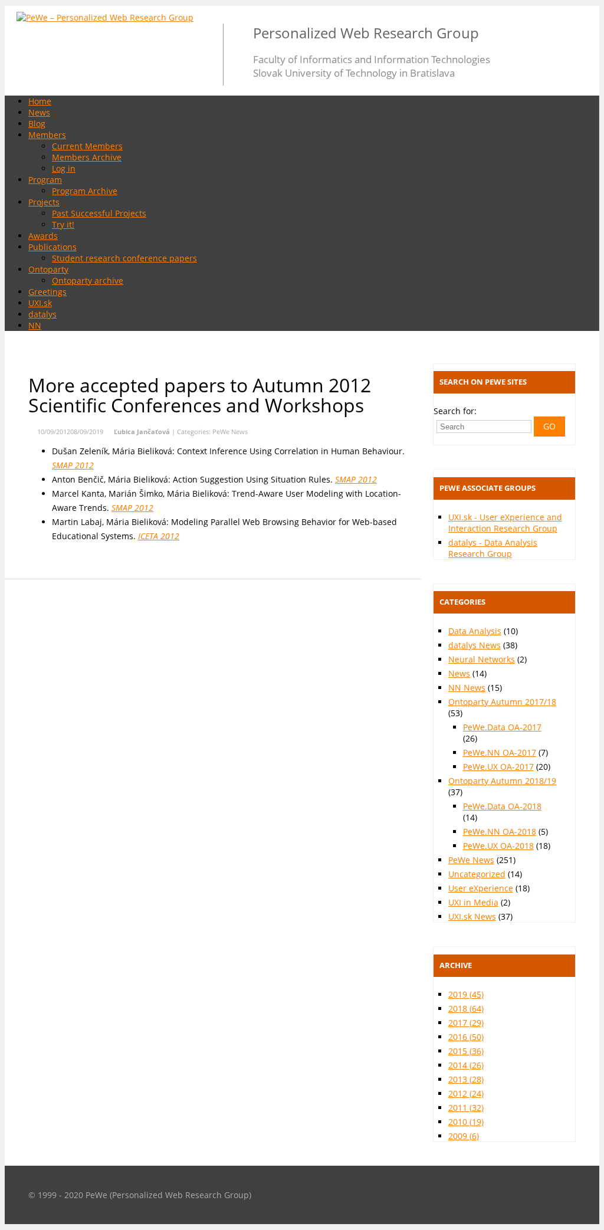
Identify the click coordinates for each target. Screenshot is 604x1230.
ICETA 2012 (158, 536)
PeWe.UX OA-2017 (498, 766)
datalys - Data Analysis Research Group (492, 548)
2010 (466, 1121)
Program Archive (84, 190)
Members (47, 134)
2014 (466, 1065)
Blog (36, 123)
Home (39, 101)
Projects (44, 202)
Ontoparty (48, 269)
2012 (466, 1093)
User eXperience (480, 888)
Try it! (63, 224)
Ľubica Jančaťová (142, 431)
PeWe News (230, 431)
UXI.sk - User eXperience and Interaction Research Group (505, 522)
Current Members (87, 146)
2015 (466, 1051)
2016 (466, 1036)
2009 (463, 1136)
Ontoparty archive (87, 280)
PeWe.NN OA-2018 (499, 831)
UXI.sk (40, 303)
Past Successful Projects (99, 213)
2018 (466, 1008)
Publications (52, 246)
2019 (466, 994)
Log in (64, 168)
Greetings (47, 291)
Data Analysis (474, 631)
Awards (43, 235)
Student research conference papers (124, 258)
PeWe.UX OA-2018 (498, 845)
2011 (466, 1107)
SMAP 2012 (73, 465)
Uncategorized (476, 874)
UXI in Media (473, 902)
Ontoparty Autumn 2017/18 (502, 701)
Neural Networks (481, 659)
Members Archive (87, 157)
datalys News (474, 645)
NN (34, 325)
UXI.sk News (472, 916)
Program (45, 179)
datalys (42, 314)
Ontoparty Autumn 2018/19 (502, 780)
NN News (466, 687)
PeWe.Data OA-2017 (502, 727)
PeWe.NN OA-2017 (499, 752)
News (39, 112)
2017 (466, 1022)
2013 (466, 1079)
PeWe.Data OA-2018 (502, 806)
